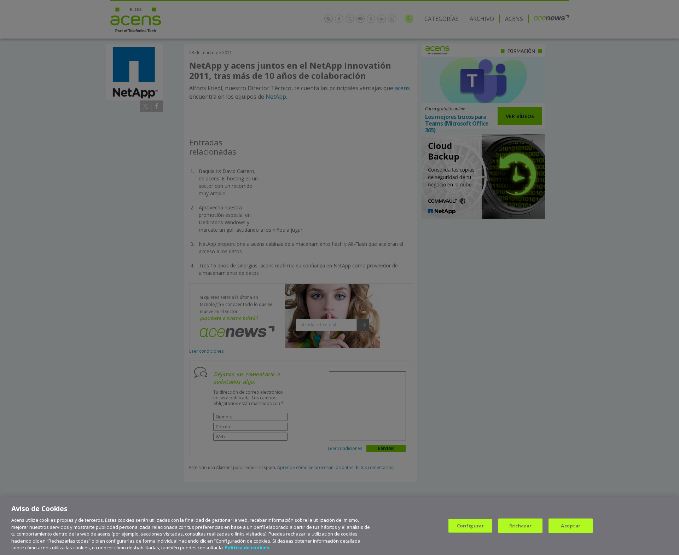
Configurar (470, 525)
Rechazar (520, 525)
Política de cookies (247, 547)
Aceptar (570, 525)
